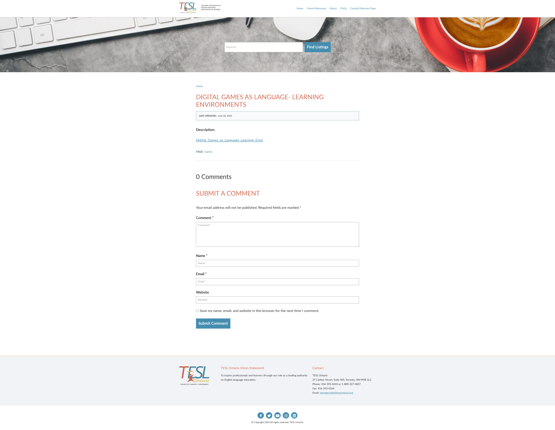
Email (201, 274)
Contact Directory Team (363, 8)
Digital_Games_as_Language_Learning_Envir (229, 140)
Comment (205, 218)
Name (201, 256)
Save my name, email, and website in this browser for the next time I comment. (259, 311)
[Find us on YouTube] (277, 415)
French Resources (316, 8)
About (333, 8)
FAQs (344, 8)
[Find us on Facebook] (261, 415)
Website (202, 292)
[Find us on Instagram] (286, 415)
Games (208, 152)
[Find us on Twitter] (269, 415)
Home (300, 8)
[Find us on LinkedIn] (294, 415)
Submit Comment (213, 323)
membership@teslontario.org (336, 393)
